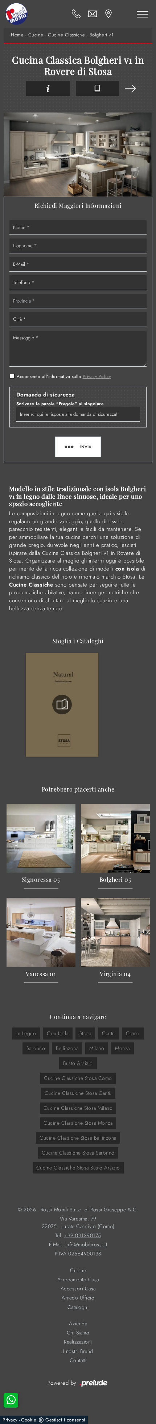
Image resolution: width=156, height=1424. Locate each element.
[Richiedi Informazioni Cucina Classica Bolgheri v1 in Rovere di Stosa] (48, 88)
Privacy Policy (97, 376)
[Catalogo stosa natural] (62, 704)
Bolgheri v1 (102, 35)
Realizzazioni (78, 1341)
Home (17, 35)
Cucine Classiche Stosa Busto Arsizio (78, 1167)
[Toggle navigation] (143, 14)
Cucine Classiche (66, 35)
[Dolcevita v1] (130, 88)
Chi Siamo (78, 1332)
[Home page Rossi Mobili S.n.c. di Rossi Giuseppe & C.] (16, 14)
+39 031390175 (82, 1235)
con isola (58, 1033)
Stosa (85, 1033)
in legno (26, 1033)
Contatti (78, 1360)
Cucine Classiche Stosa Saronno (78, 1152)
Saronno (35, 1048)
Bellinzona (67, 1048)
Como (133, 1033)
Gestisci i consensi (65, 1419)
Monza (122, 1048)
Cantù (108, 1033)
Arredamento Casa (78, 1279)
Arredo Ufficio (78, 1297)
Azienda (78, 1323)
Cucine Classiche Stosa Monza (78, 1123)
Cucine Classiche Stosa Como (78, 1078)
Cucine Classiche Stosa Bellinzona (78, 1137)
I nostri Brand (78, 1351)
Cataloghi (78, 1307)
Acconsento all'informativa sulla (64, 376)
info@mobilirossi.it (86, 1244)
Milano (96, 1048)
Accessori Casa (78, 1288)
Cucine (36, 35)
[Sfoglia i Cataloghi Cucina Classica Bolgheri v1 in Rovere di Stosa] (97, 88)
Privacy (10, 1419)
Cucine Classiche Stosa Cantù (78, 1093)
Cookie (28, 1419)
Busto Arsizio (78, 1063)
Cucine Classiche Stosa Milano (78, 1108)
